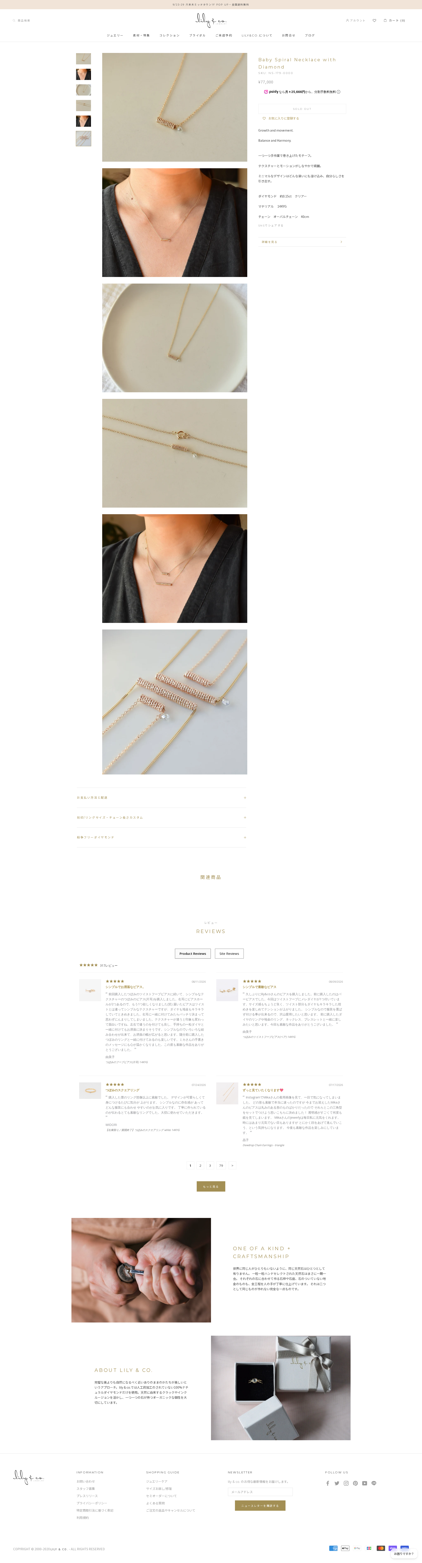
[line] (373, 1483)
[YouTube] (364, 1483)
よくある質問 (155, 1503)
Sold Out (302, 108)
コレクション (169, 35)
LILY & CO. (59, 1549)
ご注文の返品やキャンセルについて (170, 1510)
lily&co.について (257, 35)
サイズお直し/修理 (159, 1489)
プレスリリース (87, 1496)
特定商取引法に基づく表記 (94, 1510)
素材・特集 (141, 35)
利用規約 (82, 1518)
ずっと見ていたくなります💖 (263, 1090)
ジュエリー (115, 35)
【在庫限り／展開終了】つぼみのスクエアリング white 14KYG (143, 1130)
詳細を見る (270, 242)
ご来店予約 (224, 35)
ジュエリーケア (156, 1481)
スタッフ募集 (85, 1489)
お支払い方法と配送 (92, 797)
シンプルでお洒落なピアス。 (126, 987)
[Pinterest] (305, 224)
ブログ (310, 35)
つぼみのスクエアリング (122, 1090)
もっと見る (211, 1186)
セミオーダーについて (161, 1496)
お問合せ (289, 35)
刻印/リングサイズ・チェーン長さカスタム (110, 817)
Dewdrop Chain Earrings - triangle (263, 1145)
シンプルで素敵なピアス (259, 987)
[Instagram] (346, 1483)
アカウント (357, 20)
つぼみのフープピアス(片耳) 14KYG (127, 1062)
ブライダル (197, 35)
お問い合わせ (85, 1481)
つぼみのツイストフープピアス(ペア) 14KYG (269, 1037)
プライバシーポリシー (91, 1503)
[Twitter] (297, 224)
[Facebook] (289, 224)
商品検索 (22, 20)
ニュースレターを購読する (260, 1505)
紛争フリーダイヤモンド (96, 837)
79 (221, 1165)
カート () (396, 20)
